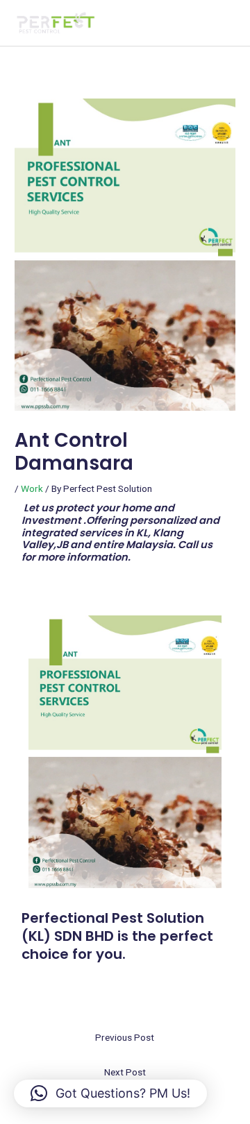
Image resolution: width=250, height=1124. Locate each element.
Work (32, 488)
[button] (110, 1093)
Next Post (125, 1072)
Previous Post (124, 1037)
